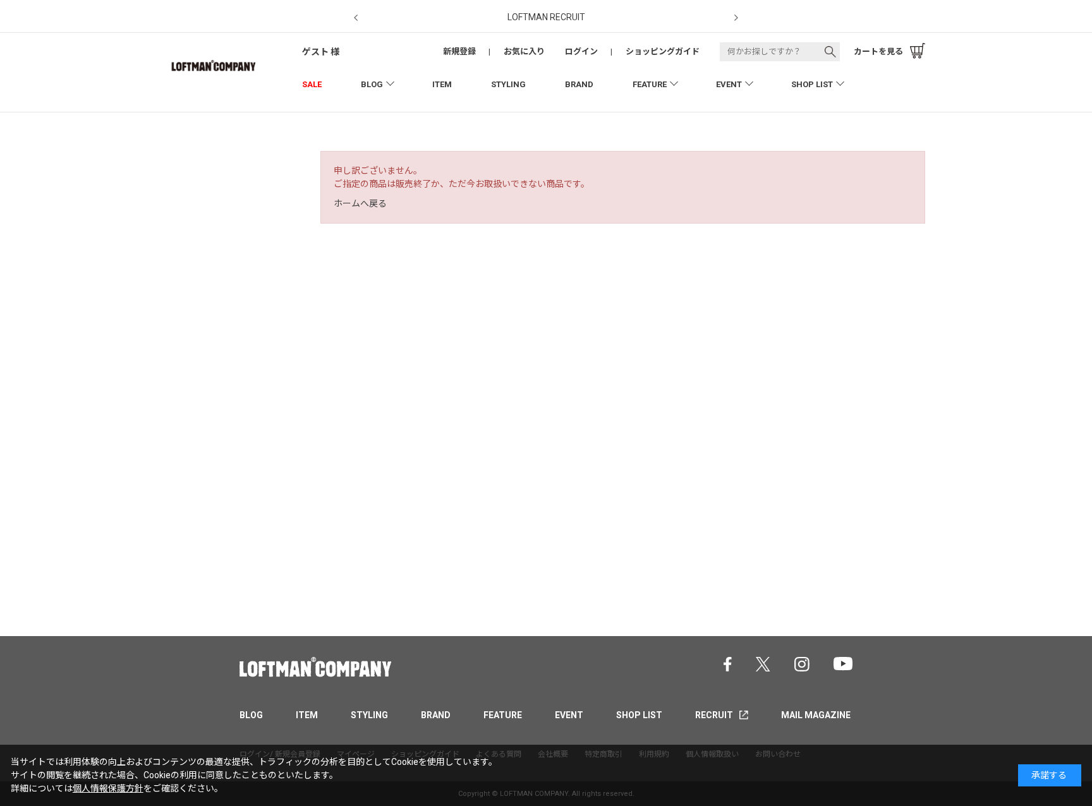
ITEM (442, 84)
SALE (312, 84)
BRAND (579, 84)
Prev (356, 18)
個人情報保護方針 (108, 788)
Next (736, 18)
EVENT (729, 84)
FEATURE (650, 84)
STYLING (508, 84)
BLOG (372, 84)
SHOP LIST (812, 84)
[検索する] (830, 51)
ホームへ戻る (360, 203)
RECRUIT (714, 715)
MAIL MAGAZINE (816, 715)
